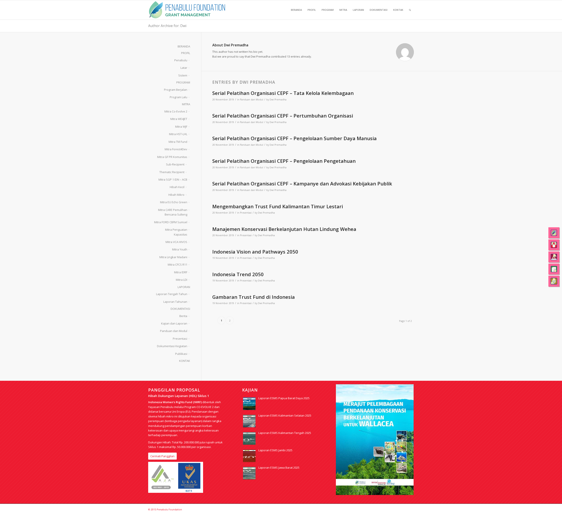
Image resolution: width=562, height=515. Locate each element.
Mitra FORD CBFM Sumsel (170, 222)
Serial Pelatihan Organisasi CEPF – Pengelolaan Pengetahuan (284, 161)
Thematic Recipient (171, 172)
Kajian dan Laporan (174, 323)
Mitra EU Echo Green (173, 202)
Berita (183, 316)
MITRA (186, 104)
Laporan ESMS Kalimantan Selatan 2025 (284, 415)
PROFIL (185, 53)
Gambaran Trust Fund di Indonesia (253, 297)
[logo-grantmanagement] (187, 10)
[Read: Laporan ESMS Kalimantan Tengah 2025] (249, 438)
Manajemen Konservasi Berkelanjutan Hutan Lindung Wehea (284, 229)
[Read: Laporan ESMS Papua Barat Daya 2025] (249, 404)
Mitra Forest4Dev (176, 149)
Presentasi (246, 212)
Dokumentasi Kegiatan (172, 346)
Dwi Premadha (278, 99)
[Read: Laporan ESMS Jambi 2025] (249, 456)
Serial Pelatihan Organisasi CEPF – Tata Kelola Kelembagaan (283, 93)
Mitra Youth (179, 249)
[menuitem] (296, 10)
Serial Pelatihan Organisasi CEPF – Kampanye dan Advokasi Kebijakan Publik (302, 183)
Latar (183, 68)
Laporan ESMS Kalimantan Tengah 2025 (284, 433)
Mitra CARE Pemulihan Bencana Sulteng (172, 212)
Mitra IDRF (180, 272)
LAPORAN (184, 287)
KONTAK (184, 361)
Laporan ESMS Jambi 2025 (275, 450)
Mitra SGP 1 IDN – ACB (173, 179)
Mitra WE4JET (178, 119)
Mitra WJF (181, 127)
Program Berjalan (175, 90)
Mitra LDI (181, 280)
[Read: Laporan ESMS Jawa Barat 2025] (249, 473)
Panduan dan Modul (251, 99)
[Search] (410, 10)
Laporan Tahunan (175, 302)
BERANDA (184, 46)
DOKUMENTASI (180, 309)
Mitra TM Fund (178, 142)
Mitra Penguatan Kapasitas (176, 232)
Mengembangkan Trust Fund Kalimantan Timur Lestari (277, 206)
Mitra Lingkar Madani (173, 257)
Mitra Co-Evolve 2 (175, 111)
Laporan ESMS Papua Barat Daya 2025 (284, 398)
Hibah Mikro (176, 195)
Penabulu (180, 60)
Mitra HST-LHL (178, 134)
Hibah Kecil (177, 187)
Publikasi (181, 354)
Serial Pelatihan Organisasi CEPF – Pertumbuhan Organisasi (282, 115)
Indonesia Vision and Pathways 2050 (255, 251)
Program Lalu (178, 97)
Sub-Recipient (175, 164)
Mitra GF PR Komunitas (172, 157)
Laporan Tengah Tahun (171, 294)
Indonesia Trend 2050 (238, 274)
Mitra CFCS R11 (177, 265)
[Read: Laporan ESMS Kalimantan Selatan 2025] (249, 421)
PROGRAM (183, 82)
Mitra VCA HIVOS (176, 242)
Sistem (182, 75)
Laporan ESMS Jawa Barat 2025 (278, 468)
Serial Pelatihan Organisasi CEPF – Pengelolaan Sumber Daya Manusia (294, 138)
